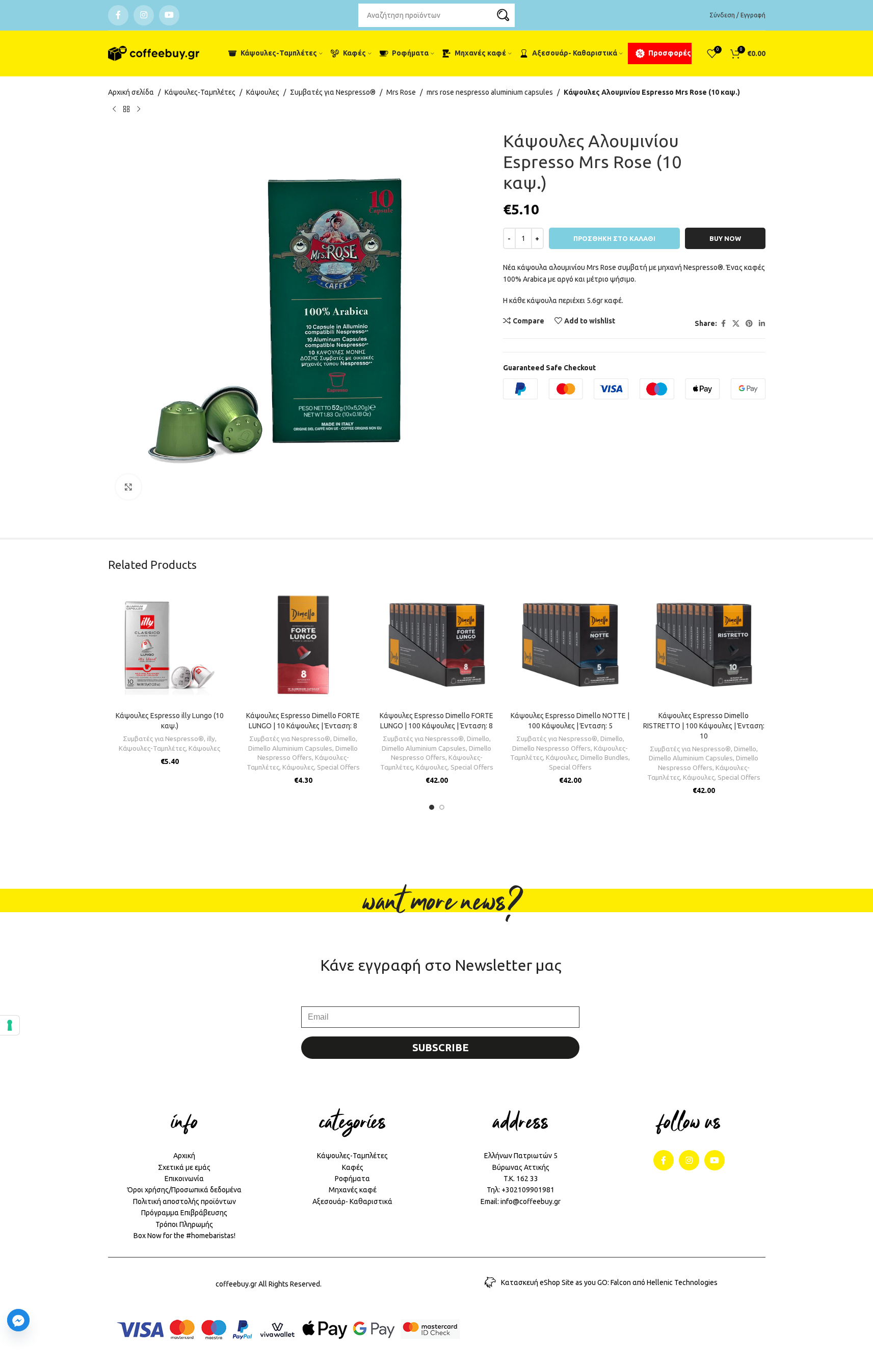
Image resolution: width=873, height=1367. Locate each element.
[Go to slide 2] (441, 807)
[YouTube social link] (169, 15)
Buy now (725, 238)
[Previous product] (114, 109)
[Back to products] (126, 109)
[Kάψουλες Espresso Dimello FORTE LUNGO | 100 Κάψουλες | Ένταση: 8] (436, 644)
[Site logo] (154, 53)
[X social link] (736, 324)
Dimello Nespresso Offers (551, 748)
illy (211, 739)
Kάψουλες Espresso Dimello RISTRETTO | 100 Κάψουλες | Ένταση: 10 (703, 726)
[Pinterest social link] (749, 324)
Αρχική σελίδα (131, 92)
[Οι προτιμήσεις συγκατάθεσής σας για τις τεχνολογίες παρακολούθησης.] (9, 1025)
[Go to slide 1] (431, 807)
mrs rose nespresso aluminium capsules (490, 92)
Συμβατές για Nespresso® (333, 92)
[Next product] (139, 109)
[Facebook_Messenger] (18, 1320)
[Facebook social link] (118, 15)
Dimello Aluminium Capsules (290, 748)
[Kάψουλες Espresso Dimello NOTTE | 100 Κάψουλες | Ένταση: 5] (570, 644)
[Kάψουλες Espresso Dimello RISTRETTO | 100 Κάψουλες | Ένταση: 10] (703, 644)
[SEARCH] (503, 15)
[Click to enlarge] (128, 487)
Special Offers (338, 767)
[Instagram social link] (144, 15)
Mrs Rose (401, 92)
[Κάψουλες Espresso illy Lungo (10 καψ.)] (169, 644)
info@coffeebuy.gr (530, 1201)
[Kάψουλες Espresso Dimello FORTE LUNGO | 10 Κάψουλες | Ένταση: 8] (303, 644)
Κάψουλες (262, 92)
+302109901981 (527, 1190)
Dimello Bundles (604, 757)
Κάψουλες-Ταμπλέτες (200, 92)
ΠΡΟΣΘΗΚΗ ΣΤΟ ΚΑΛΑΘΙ (614, 238)
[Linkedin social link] (762, 324)
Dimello (344, 739)
